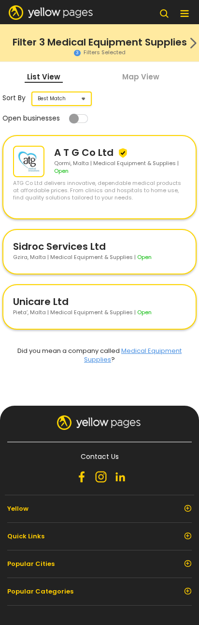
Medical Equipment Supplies (133, 355)
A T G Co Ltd (85, 152)
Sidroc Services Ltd (59, 246)
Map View (140, 77)
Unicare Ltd (41, 301)
